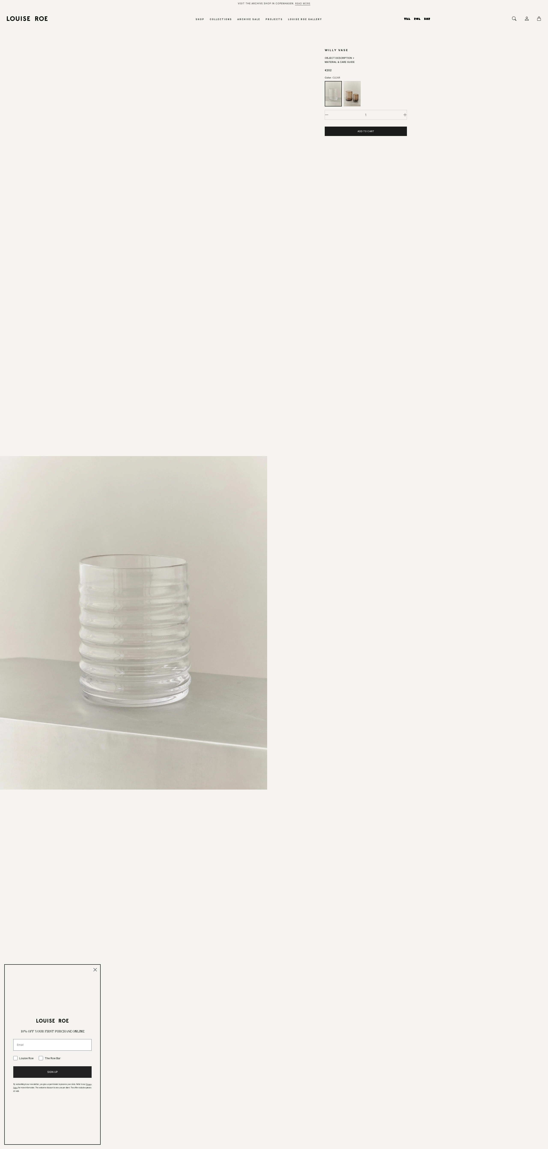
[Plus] (405, 115)
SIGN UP (52, 1072)
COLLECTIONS (221, 19)
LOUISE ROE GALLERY (305, 19)
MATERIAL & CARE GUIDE (340, 62)
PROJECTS (274, 19)
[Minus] (326, 115)
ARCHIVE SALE (248, 19)
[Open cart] (540, 18)
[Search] (515, 18)
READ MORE (302, 3)
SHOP (200, 19)
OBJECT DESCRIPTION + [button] (339, 57)
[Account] (528, 18)
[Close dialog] (95, 969)
